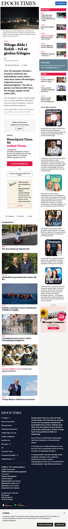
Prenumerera (61, 3)
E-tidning (4, 418)
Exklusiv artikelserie (7, 436)
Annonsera (4, 444)
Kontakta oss (5, 440)
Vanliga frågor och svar (8, 433)
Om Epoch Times (7, 451)
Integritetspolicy (6, 459)
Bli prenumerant (6, 425)
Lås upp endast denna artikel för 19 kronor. (19, 174)
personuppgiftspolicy (9, 520)
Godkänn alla (60, 524)
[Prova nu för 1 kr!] (53, 319)
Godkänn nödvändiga (45, 524)
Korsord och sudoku (8, 421)
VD (2, 448)
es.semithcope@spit (53, 67)
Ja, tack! (19, 205)
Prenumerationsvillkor (8, 455)
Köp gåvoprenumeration (9, 429)
